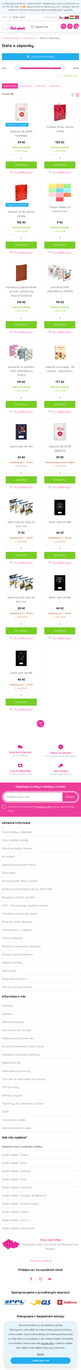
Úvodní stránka (10, 37)
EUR (16, 17)
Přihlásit (70, 797)
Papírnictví (29, 37)
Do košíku (21, 164)
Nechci (40, 1354)
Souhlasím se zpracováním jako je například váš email (41, 808)
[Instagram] (40, 1279)
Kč (10, 17)
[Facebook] (31, 1279)
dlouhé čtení (47, 1343)
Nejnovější (55, 85)
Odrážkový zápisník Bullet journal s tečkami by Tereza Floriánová (21, 291)
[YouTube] (49, 1279)
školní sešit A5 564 (21, 446)
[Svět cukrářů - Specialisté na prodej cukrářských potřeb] (13, 26)
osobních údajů (44, 806)
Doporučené (9, 85)
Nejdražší (41, 85)
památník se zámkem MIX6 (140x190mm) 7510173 (21, 371)
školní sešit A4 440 (60, 522)
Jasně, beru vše (40, 1360)
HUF (22, 17)
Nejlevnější (26, 85)
